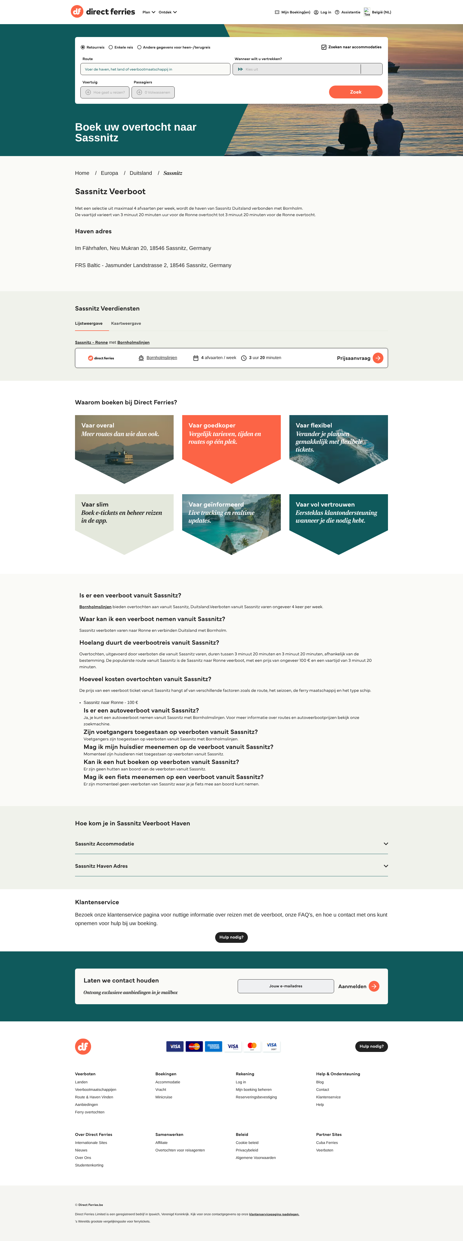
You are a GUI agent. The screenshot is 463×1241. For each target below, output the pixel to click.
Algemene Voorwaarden (256, 1157)
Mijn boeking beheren (254, 1089)
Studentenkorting (89, 1165)
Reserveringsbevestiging (256, 1097)
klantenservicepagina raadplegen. (274, 1214)
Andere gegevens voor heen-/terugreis (176, 47)
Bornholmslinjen (133, 342)
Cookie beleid (247, 1142)
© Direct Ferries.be (89, 1205)
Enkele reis (123, 47)
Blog (320, 1082)
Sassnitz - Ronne (91, 342)
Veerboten (324, 1150)
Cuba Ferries (327, 1142)
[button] (231, 843)
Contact (322, 1089)
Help (320, 1104)
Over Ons (83, 1157)
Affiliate (161, 1142)
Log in (241, 1082)
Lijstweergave (89, 323)
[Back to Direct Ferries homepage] (103, 12)
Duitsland (141, 173)
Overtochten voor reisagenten (180, 1150)
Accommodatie (167, 1082)
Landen (81, 1082)
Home (82, 173)
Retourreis (95, 47)
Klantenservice (328, 1097)
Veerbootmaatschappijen (95, 1089)
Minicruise (163, 1097)
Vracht (160, 1089)
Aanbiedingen (86, 1104)
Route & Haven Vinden (94, 1097)
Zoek (355, 92)
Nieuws (81, 1150)
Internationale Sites (91, 1142)
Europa (109, 173)
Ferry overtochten (89, 1112)
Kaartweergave (126, 323)
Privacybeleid (247, 1150)
